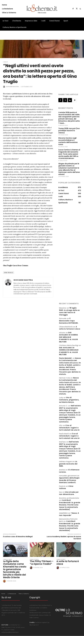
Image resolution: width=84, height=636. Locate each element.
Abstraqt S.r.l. (34, 625)
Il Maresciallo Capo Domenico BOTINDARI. (68, 320)
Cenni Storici (7, 559)
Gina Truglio (8, 272)
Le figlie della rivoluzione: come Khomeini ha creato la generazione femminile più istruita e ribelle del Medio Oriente (14, 569)
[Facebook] (73, 8)
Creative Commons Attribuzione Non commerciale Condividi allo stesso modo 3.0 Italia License (40, 612)
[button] (80, 9)
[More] (75, 100)
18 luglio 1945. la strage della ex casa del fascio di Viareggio (69, 311)
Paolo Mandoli (65, 358)
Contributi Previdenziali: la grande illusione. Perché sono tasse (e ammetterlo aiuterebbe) (69, 504)
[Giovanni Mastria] (4, 87)
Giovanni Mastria (12, 86)
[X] (76, 8)
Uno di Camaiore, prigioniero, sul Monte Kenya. (69, 399)
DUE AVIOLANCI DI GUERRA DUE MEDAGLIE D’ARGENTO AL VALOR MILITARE (68, 337)
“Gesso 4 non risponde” (69, 514)
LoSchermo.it (45, 605)
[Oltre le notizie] (42, 8)
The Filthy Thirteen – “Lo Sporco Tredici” (41, 563)
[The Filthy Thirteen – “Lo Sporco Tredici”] (42, 549)
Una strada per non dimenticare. (69, 493)
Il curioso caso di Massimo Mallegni (18, 536)
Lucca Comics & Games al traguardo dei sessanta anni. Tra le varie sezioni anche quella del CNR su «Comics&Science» (69, 154)
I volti (5, 62)
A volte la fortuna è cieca (69, 328)
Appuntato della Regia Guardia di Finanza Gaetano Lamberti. (69, 480)
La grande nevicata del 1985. (68, 463)
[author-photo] (4, 581)
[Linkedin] (70, 100)
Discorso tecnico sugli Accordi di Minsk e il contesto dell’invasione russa (68, 141)
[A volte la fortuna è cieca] (68, 549)
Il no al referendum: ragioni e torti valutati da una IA (69, 427)
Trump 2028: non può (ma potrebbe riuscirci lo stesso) (69, 130)
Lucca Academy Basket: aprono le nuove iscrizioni (64, 537)
